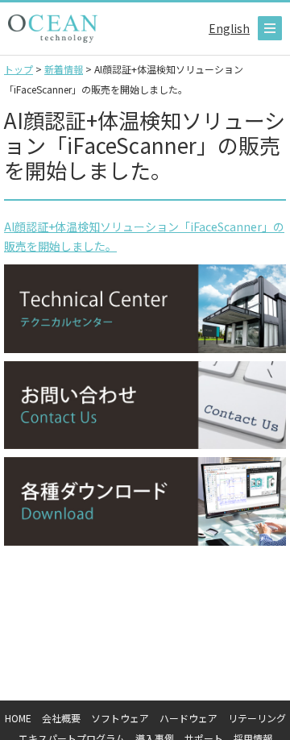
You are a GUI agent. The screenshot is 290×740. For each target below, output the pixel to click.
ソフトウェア (120, 718)
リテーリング (257, 718)
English (229, 28)
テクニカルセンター (145, 308)
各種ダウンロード (145, 501)
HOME (18, 718)
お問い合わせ (145, 405)
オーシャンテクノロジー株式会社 (52, 29)
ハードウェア (189, 718)
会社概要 (61, 718)
